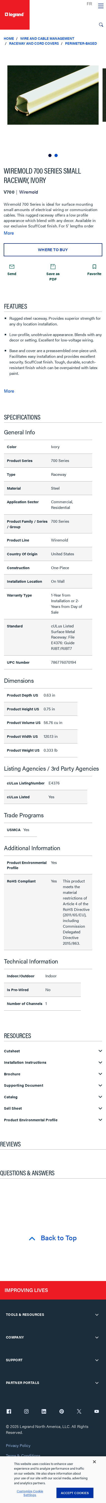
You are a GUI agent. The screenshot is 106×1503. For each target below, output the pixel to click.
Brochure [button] (12, 1074)
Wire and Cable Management (47, 38)
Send (11, 273)
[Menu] (101, 6)
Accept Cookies (75, 1492)
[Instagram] (26, 1412)
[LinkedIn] (44, 1412)
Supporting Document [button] (23, 1085)
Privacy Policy (18, 1445)
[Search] (101, 24)
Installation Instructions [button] (25, 1062)
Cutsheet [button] (12, 1051)
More (9, 233)
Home (9, 38)
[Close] (94, 1461)
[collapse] (97, 1314)
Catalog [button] (11, 1097)
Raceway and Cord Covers (34, 43)
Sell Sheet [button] (13, 1108)
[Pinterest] (62, 1412)
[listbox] (53, 103)
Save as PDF (53, 276)
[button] (101, 54)
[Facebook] (9, 1412)
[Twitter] (79, 1412)
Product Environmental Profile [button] (30, 1120)
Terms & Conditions (23, 1455)
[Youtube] (97, 1412)
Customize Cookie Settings (30, 1493)
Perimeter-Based (81, 43)
